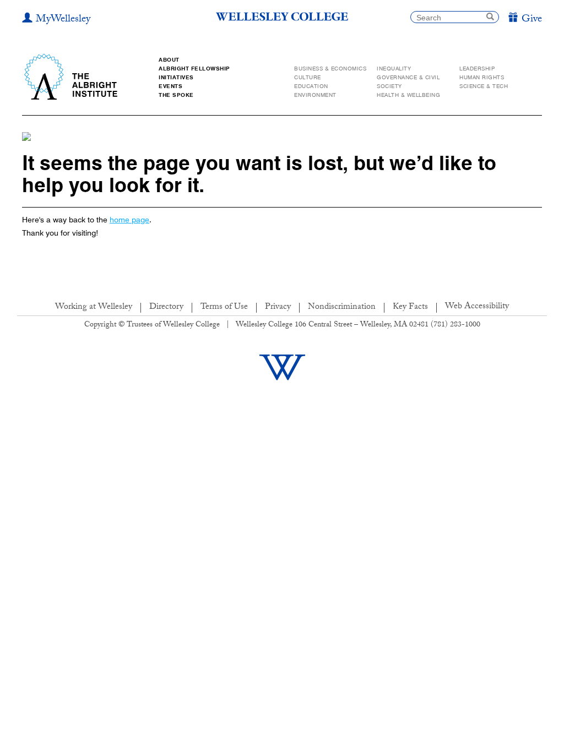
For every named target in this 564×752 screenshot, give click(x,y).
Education (311, 86)
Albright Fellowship (194, 68)
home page (129, 219)
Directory (166, 307)
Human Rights (481, 77)
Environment (315, 95)
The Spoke (176, 95)
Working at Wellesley (93, 307)
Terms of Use (224, 307)
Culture (307, 77)
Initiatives (176, 77)
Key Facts (410, 307)
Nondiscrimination (342, 307)
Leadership (477, 68)
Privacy (278, 307)
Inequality (394, 68)
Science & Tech (483, 86)
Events (170, 86)
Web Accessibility (477, 306)
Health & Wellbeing (408, 95)
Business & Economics (330, 68)
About (169, 59)
